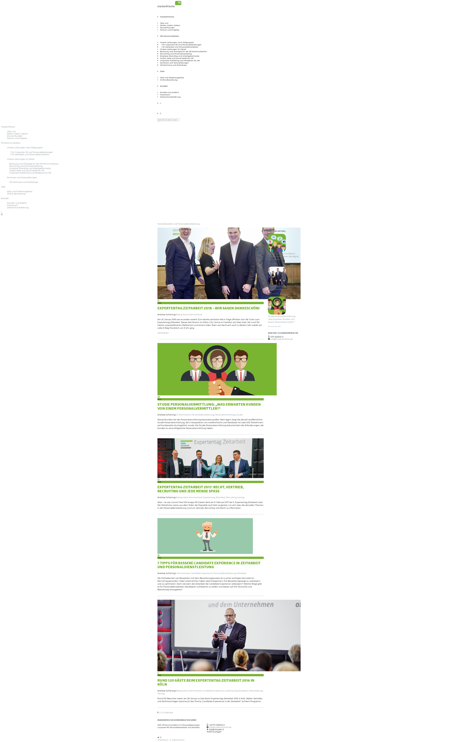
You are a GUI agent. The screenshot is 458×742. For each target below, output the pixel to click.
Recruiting (231, 497)
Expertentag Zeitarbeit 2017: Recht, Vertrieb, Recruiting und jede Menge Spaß (200, 489)
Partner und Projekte (169, 30)
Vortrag (240, 497)
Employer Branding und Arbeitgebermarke (179, 56)
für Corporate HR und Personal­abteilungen (181, 45)
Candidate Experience (201, 573)
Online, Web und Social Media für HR (176, 58)
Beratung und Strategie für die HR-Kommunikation (183, 51)
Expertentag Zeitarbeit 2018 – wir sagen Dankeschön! (208, 309)
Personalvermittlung (225, 415)
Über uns (164, 23)
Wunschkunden (167, 28)
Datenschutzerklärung (170, 97)
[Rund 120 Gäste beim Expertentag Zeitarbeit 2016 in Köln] (229, 670)
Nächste (169, 712)
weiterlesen (163, 333)
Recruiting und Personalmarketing (176, 54)
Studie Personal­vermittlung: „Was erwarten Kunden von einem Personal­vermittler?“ (209, 407)
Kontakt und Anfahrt (169, 92)
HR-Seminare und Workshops (173, 65)
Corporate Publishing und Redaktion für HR (180, 61)
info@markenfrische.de (281, 339)
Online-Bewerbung (168, 80)
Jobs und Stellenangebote (172, 78)
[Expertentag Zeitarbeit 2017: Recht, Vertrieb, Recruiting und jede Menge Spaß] (210, 477)
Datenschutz (178, 740)
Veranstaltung (256, 691)
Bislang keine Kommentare (188, 314)
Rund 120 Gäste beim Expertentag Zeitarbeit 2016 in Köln (205, 683)
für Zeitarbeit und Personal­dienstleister (180, 47)
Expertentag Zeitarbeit (214, 497)
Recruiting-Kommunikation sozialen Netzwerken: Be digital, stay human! (283, 256)
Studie (239, 415)
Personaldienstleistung (202, 415)
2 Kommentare (182, 573)
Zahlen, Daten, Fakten (170, 25)
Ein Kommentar (183, 415)
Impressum (165, 95)
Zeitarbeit (241, 573)
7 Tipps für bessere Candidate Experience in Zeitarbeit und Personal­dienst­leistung (209, 565)
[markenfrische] (169, 6)
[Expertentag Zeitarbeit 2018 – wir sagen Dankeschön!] (229, 298)
